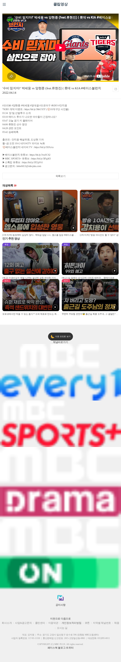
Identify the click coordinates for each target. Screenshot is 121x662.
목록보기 (61, 176)
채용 (116, 623)
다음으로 (66, 618)
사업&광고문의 (23, 623)
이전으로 (55, 618)
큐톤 (87, 623)
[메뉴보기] (4, 4)
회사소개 (7, 623)
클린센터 (40, 623)
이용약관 (53, 623)
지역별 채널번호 (102, 623)
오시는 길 (62, 628)
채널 (60, 342)
